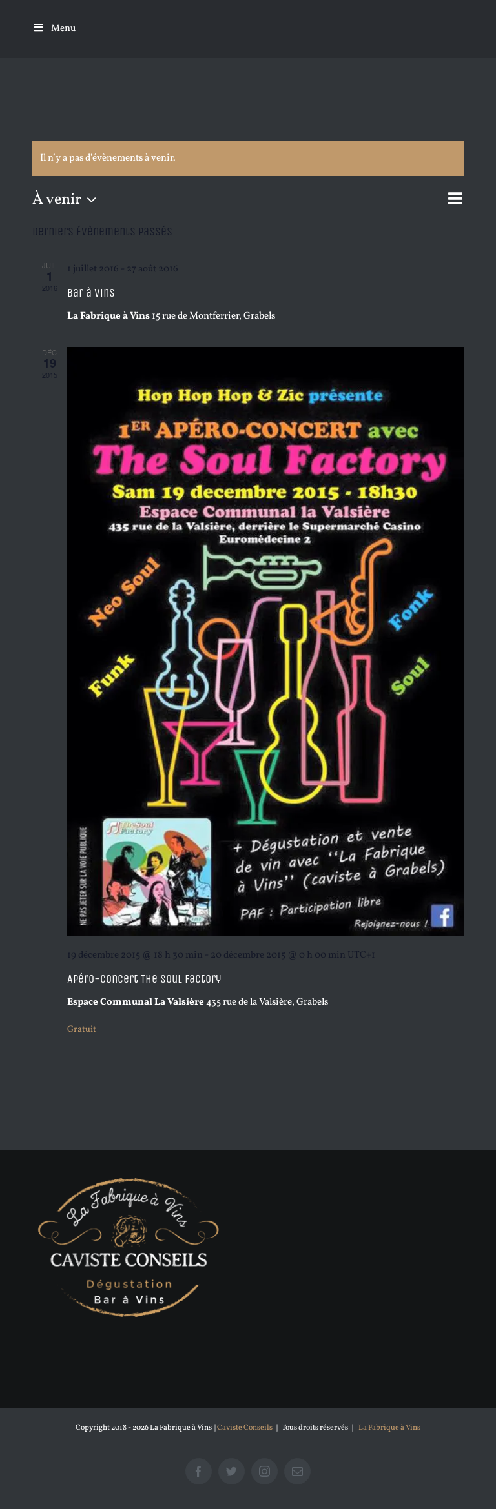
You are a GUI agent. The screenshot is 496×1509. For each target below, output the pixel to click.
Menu (63, 28)
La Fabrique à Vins (389, 1428)
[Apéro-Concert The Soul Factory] (265, 641)
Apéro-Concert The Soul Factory (144, 979)
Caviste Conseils (245, 1428)
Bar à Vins (91, 293)
